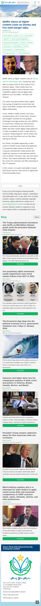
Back (20, 186)
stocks (23, 42)
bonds (30, 42)
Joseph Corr (6, 30)
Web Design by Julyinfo (10, 598)
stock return (28, 35)
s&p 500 (6, 39)
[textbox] (27, 2)
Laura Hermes (7, 232)
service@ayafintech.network (13, 204)
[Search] (35, 2)
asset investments (23, 53)
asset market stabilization (20, 39)
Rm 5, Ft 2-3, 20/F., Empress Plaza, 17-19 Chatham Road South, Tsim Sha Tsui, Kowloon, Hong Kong (14, 586)
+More (36, 217)
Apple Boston (6, 331)
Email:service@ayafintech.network (14, 592)
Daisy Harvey (6, 279)
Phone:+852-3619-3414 (10, 595)
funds (26, 46)
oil (21, 35)
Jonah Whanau (7, 502)
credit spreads (19, 49)
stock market (8, 35)
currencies (7, 46)
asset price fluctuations (11, 42)
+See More (20, 264)
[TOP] (37, 602)
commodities (17, 46)
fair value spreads (9, 53)
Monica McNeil (7, 440)
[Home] (8, 2)
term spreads (8, 49)
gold (16, 35)
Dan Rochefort (7, 388)
